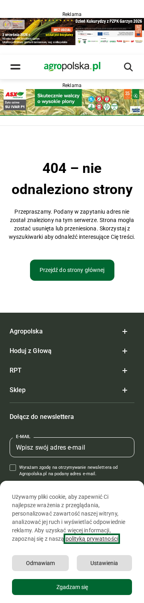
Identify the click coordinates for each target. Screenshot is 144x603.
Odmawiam (40, 563)
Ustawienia (104, 563)
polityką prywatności (92, 539)
